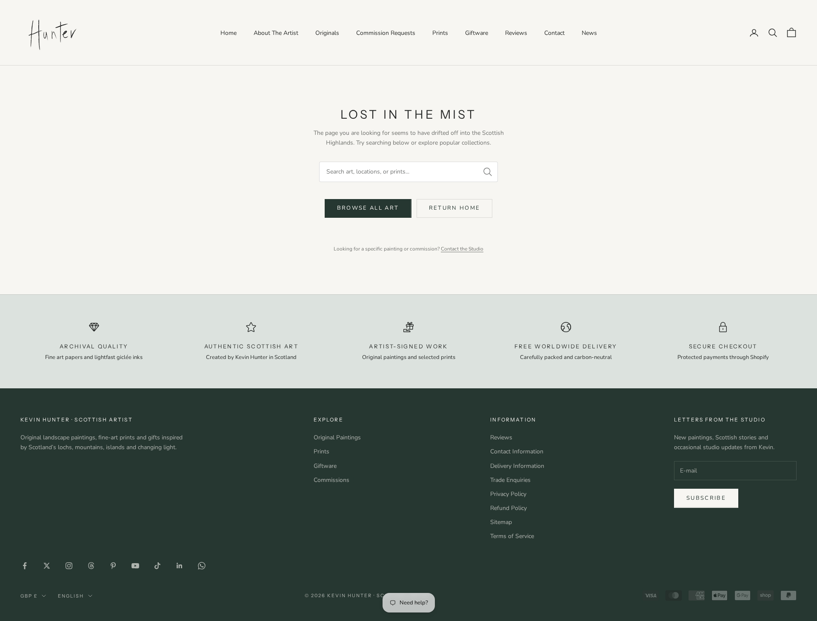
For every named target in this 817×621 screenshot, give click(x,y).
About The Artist (276, 33)
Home (228, 33)
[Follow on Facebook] (24, 565)
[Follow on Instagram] (69, 565)
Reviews (516, 33)
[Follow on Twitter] (47, 565)
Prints (440, 33)
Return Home (454, 208)
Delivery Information (517, 466)
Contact (554, 33)
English (71, 596)
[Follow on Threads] (91, 565)
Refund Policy (508, 508)
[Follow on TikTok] (157, 565)
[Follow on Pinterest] (113, 565)
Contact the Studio (462, 248)
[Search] (487, 171)
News (589, 33)
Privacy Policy (508, 494)
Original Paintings (337, 437)
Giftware (476, 33)
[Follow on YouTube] (135, 565)
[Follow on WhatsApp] (201, 565)
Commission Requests (385, 33)
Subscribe (706, 498)
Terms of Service (512, 536)
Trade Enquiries (510, 480)
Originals (327, 33)
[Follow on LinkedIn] (179, 565)
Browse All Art (368, 208)
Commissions (331, 480)
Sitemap (501, 522)
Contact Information (516, 451)
